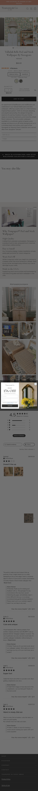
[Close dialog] (35, 384)
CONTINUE (10, 405)
